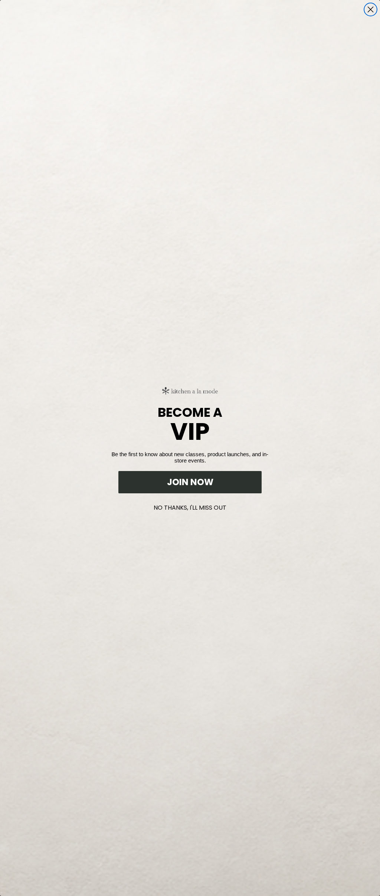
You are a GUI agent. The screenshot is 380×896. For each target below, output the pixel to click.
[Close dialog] (370, 9)
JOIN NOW (190, 482)
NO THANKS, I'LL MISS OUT (190, 506)
